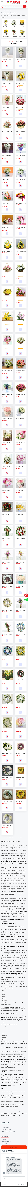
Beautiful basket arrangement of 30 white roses (7, 371)
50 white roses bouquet (21, 418)
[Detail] (7, 66)
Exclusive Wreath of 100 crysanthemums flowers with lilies (7, 754)
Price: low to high (9, 41)
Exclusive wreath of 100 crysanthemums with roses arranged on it (7, 777)
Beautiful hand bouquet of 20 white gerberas (7, 179)
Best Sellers (14, 43)
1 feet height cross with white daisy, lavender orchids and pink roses (7, 562)
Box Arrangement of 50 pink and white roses (21, 490)
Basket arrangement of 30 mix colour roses (21, 371)
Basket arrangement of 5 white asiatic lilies (21, 275)
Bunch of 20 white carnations (7, 155)
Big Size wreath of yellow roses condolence (21, 777)
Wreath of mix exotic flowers (21, 754)
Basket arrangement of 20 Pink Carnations (21, 323)
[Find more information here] (14, 1165)
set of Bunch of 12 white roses (7, 59)
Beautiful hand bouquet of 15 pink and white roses (7, 107)
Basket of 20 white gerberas (21, 347)
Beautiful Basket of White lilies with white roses (7, 442)
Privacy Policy (5, 1143)
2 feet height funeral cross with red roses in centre (7, 634)
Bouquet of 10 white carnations (7, 83)
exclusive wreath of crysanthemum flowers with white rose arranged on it (7, 801)
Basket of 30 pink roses (21, 395)
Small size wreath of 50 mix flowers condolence (7, 514)
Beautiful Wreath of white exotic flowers (7, 706)
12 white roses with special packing (21, 59)
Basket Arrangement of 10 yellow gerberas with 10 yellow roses (7, 299)
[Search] (25, 6)
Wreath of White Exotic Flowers (7, 610)
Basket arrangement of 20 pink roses (21, 299)
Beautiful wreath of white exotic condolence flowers (7, 730)
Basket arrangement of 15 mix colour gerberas (21, 203)
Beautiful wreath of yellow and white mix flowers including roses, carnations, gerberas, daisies (21, 658)
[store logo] (15, 2)
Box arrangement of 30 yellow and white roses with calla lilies (21, 514)
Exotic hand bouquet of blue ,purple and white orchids (7, 395)
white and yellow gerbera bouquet (21, 83)
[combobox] (14, 6)
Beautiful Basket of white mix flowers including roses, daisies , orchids (7, 466)
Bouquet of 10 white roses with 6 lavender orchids (21, 155)
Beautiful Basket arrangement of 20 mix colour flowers (7, 275)
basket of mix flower (7, 131)
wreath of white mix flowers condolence (7, 586)
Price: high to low (18, 41)
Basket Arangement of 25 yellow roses (21, 251)
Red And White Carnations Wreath (21, 682)
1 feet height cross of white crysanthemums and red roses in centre (7, 538)
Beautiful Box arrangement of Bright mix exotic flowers (7, 490)
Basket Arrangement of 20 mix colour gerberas (7, 203)
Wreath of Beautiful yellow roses (21, 801)
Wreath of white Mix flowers (21, 706)
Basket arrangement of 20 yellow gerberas (7, 323)
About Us (4, 1139)
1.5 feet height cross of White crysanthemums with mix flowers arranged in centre (21, 562)
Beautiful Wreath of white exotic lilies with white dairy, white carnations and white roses (7, 825)
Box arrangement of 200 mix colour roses (21, 730)
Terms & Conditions (6, 1141)
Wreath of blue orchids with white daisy (7, 658)
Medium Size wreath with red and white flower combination (21, 538)
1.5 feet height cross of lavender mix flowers (21, 610)
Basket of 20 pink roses (21, 131)
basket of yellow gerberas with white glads (7, 251)
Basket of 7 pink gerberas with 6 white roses (21, 107)
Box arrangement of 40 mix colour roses (21, 466)
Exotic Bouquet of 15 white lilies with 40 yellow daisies (7, 682)
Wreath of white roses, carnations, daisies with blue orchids (21, 634)
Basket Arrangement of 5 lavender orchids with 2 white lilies (7, 227)
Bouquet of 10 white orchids (21, 179)
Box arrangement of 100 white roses (21, 586)
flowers (6, 928)
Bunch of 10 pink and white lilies (21, 442)
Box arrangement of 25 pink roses (7, 418)
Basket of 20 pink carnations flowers (21, 227)
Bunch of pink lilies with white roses (7, 347)
